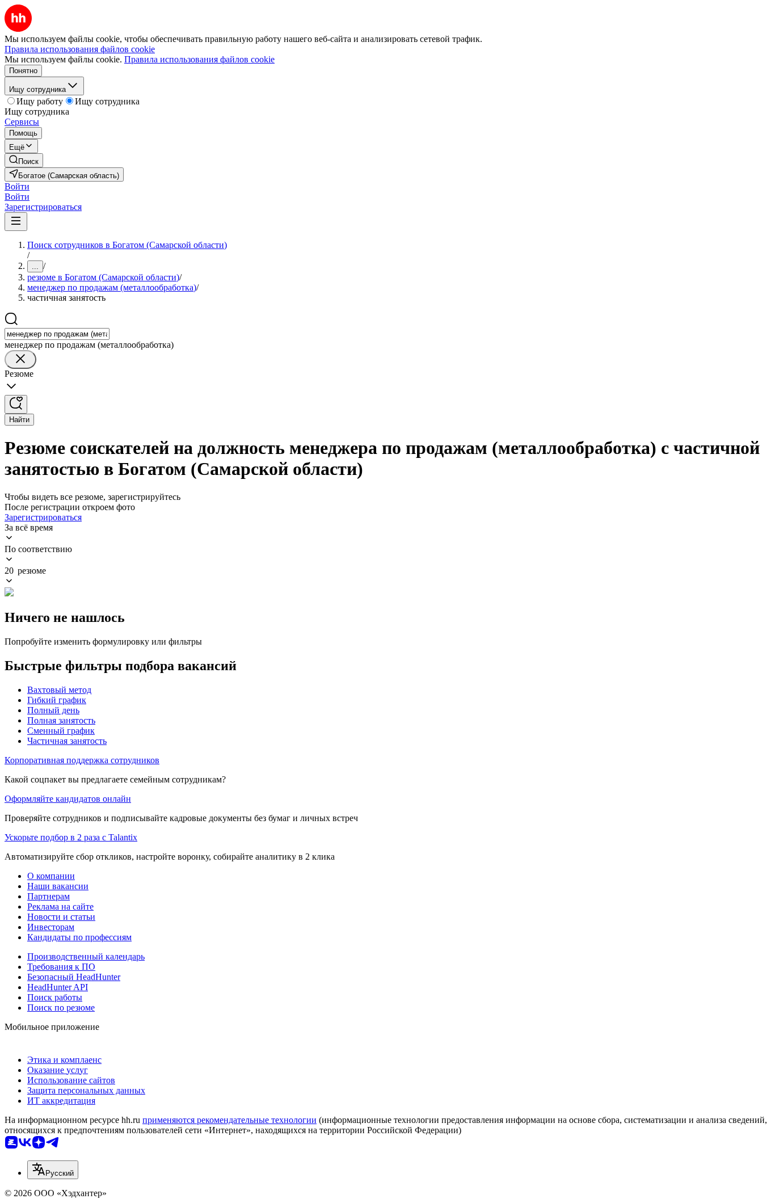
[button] (17, 186)
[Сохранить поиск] (16, 404)
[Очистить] (20, 359)
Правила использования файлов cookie (199, 59)
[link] (24, 160)
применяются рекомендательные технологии (229, 1120)
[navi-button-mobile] (16, 221)
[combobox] (57, 334)
